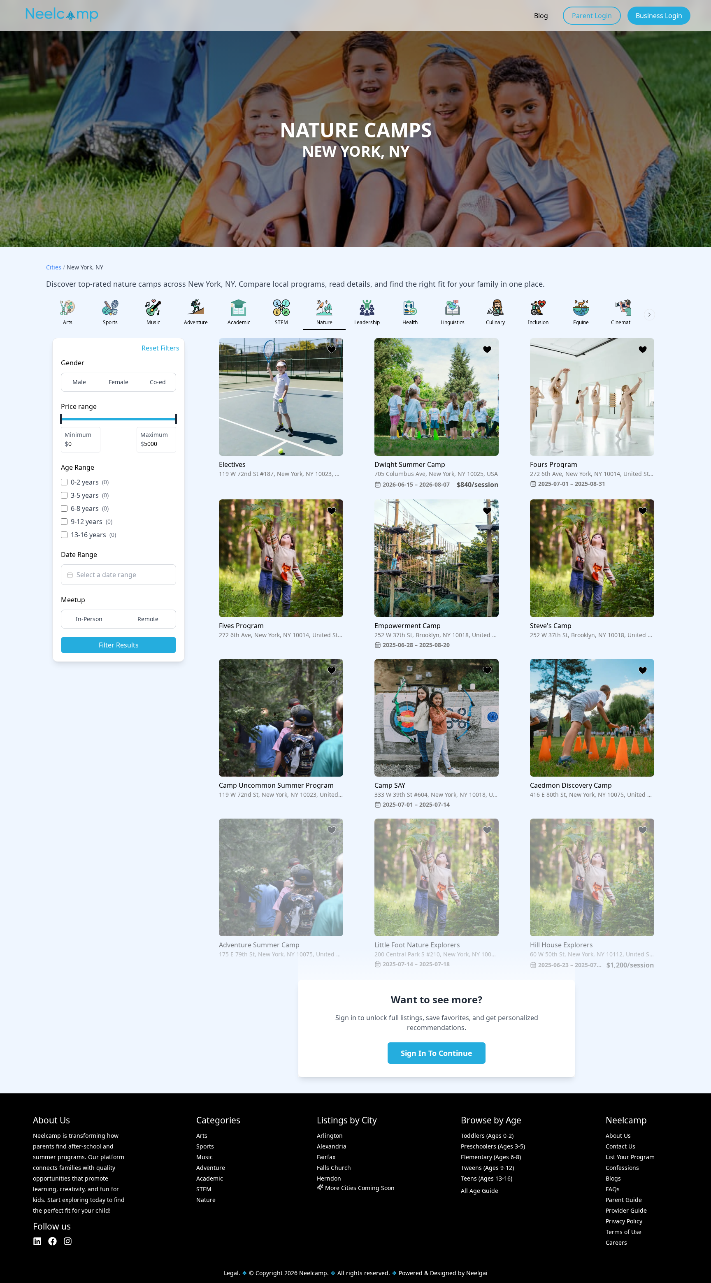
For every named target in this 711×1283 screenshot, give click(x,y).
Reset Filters (160, 348)
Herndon (329, 1178)
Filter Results (119, 645)
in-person (89, 619)
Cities (53, 267)
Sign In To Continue (436, 1053)
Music (204, 1157)
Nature (206, 1200)
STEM (203, 1189)
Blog (541, 15)
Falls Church (334, 1168)
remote (147, 619)
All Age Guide (479, 1191)
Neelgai (477, 1273)
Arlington (330, 1135)
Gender (72, 362)
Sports (205, 1146)
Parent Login (592, 15)
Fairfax (326, 1157)
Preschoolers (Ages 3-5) (493, 1146)
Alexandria (331, 1146)
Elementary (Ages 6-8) (491, 1157)
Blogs (613, 1178)
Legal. (232, 1273)
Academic (209, 1178)
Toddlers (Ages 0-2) (487, 1135)
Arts (201, 1135)
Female (118, 382)
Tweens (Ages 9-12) (487, 1168)
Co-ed (158, 382)
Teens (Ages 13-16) (486, 1178)
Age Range (77, 467)
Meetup (73, 599)
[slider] (61, 419)
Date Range (79, 554)
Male (79, 382)
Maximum (154, 434)
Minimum (78, 434)
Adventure (210, 1168)
